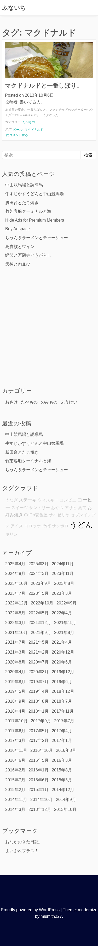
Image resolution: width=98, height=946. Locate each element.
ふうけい (69, 402)
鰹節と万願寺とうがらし (28, 255)
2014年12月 (63, 789)
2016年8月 (66, 750)
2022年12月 (16, 603)
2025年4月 (15, 564)
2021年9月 (41, 632)
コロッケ (32, 526)
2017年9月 (41, 721)
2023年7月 (15, 593)
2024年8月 (15, 573)
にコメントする (17, 135)
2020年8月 (15, 662)
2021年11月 (65, 622)
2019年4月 (38, 691)
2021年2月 (38, 652)
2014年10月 (41, 799)
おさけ (11, 402)
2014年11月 (16, 799)
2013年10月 (65, 809)
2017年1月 (62, 740)
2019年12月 (63, 672)
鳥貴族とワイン (19, 246)
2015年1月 (38, 789)
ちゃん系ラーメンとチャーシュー (36, 237)
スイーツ (19, 507)
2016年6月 (15, 760)
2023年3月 (62, 593)
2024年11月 (63, 564)
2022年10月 (42, 603)
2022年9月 (66, 603)
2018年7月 (62, 701)
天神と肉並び (17, 264)
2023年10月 (16, 583)
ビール (17, 129)
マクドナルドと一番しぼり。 (43, 85)
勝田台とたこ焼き (22, 202)
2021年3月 (15, 652)
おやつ (57, 507)
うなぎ (11, 500)
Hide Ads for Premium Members (34, 220)
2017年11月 (63, 711)
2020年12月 (63, 652)
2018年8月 (38, 701)
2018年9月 (15, 701)
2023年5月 (38, 593)
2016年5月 (38, 760)
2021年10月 (16, 632)
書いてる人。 (32, 102)
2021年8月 (64, 632)
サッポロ (60, 526)
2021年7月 (15, 642)
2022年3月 (15, 622)
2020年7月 (38, 662)
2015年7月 (15, 780)
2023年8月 (64, 583)
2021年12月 (39, 622)
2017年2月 (38, 740)
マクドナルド (34, 129)
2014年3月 (15, 809)
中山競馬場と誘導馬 (24, 185)
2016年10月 (41, 750)
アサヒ (71, 507)
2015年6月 (38, 780)
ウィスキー (48, 500)
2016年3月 (62, 760)
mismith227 (51, 916)
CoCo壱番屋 (36, 515)
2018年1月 (38, 711)
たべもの (28, 122)
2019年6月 (62, 681)
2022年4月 (62, 613)
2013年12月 (39, 809)
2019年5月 (15, 691)
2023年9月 (41, 583)
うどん (81, 524)
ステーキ (28, 500)
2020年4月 (15, 672)
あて (82, 507)
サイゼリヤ (59, 515)
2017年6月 (15, 731)
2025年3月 (38, 564)
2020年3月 (38, 672)
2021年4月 (62, 642)
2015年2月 (15, 789)
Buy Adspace (17, 229)
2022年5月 (38, 613)
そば (46, 525)
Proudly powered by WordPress (30, 910)
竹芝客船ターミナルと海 (28, 211)
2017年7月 (64, 721)
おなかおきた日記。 (24, 842)
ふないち (14, 7)
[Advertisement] (49, 327)
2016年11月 (16, 750)
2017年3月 (15, 740)
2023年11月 (63, 573)
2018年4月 (15, 711)
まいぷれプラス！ (22, 851)
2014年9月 (66, 799)
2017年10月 (16, 721)
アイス (16, 526)
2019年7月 (38, 681)
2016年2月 (15, 770)
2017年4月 (62, 731)
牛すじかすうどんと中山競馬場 (34, 194)
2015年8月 (62, 770)
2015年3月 (62, 780)
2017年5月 (38, 731)
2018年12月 (63, 691)
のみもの (49, 402)
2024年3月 (38, 573)
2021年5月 (38, 642)
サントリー (39, 507)
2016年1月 (38, 770)
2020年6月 (62, 662)
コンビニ (68, 500)
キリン (11, 534)
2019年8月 (15, 681)
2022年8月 (15, 613)
